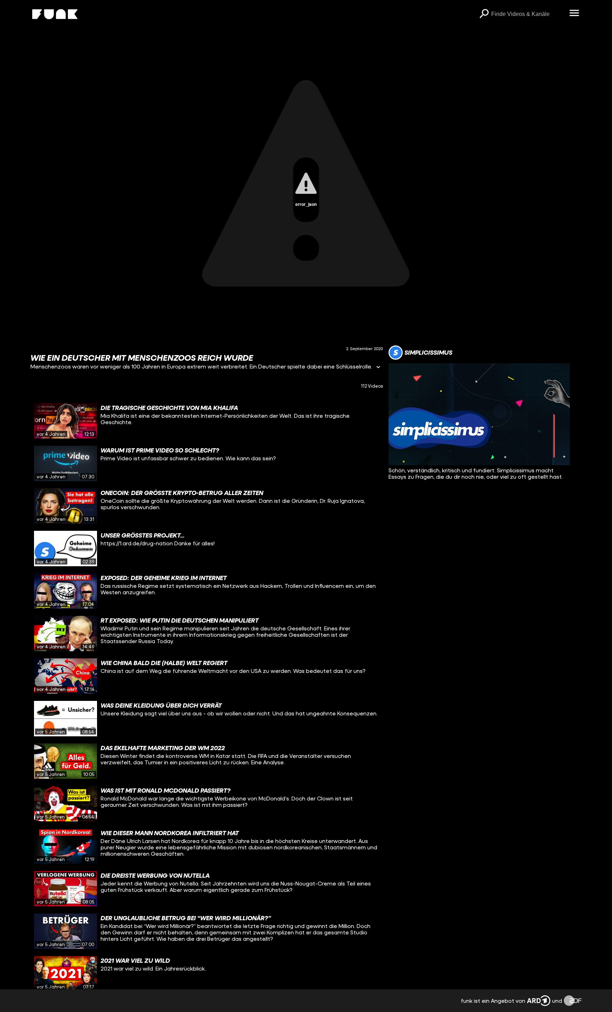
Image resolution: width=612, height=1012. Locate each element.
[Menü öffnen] (574, 13)
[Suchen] (484, 14)
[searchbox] (528, 14)
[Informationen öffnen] (378, 367)
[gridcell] (206, 421)
